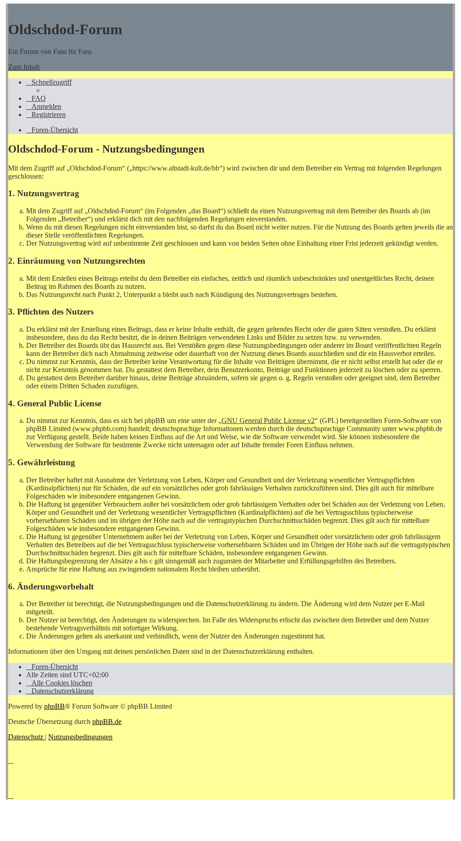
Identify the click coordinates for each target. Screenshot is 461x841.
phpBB (54, 706)
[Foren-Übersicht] (12, 7)
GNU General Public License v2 (268, 420)
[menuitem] (36, 98)
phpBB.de (107, 721)
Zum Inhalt (24, 67)
